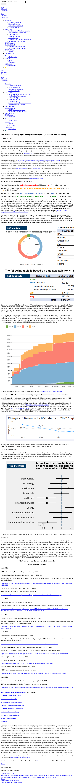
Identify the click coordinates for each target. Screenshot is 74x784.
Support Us (8, 64)
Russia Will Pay (13, 34)
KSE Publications (10, 53)
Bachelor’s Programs (14, 22)
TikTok (20, 782)
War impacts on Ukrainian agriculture (19, 31)
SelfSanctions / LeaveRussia (17, 32)
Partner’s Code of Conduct (16, 41)
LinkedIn (16, 780)
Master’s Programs (14, 24)
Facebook (4, 780)
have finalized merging (21, 168)
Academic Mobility (14, 27)
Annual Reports (13, 38)
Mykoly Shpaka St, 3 (7, 774)
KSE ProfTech (9, 50)
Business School (10, 45)
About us (7, 58)
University (8, 20)
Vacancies (11, 62)
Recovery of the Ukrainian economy (19, 39)
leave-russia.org (56, 160)
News (6, 55)
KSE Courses (9, 51)
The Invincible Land (14, 36)
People (10, 60)
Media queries (12, 57)
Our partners (12, 65)
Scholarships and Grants (15, 26)
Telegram (3, 782)
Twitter (15, 782)
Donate (3, 764)
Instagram (10, 782)
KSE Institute (9, 29)
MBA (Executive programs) (16, 46)
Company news (17, 760)
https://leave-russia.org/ (42, 760)
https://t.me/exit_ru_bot (29, 153)
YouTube (10, 780)
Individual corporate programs (17, 48)
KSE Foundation (10, 43)
